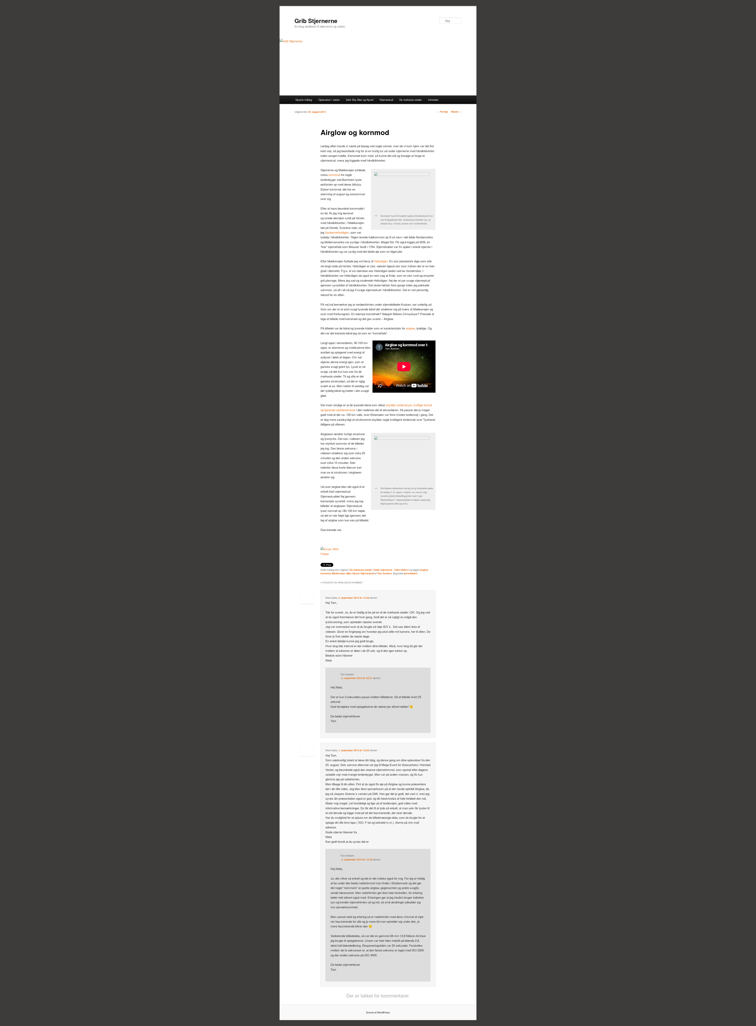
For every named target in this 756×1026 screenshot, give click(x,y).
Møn (348, 573)
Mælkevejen (338, 573)
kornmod (334, 175)
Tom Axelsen (384, 573)
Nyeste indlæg (304, 100)
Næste (456, 111)
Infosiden (433, 100)
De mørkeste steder (410, 100)
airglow (410, 328)
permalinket (410, 573)
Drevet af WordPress (378, 1012)
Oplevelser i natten (329, 100)
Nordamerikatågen (337, 232)
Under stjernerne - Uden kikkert (391, 570)
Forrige (442, 111)
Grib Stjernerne (316, 20)
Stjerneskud (386, 100)
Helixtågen (381, 261)
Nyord (355, 573)
